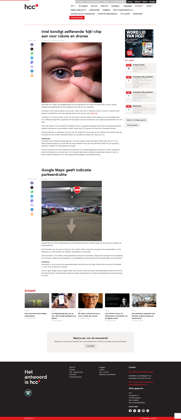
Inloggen (152, 2)
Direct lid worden (77, 17)
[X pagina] (134, 410)
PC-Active (138, 6)
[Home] (46, 6)
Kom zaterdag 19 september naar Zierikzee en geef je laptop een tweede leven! (143, 316)
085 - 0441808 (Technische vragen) (141, 372)
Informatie (72, 374)
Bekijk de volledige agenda (136, 120)
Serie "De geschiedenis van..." (123, 10)
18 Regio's (105, 2)
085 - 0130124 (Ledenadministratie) (141, 382)
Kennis (149, 6)
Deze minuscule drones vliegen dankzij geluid (36, 315)
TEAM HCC (104, 6)
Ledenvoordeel (94, 10)
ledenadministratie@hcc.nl (138, 384)
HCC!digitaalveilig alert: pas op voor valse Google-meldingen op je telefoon (63, 316)
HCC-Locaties (125, 14)
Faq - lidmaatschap (76, 372)
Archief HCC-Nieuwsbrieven (107, 14)
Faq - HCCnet (104, 372)
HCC (72, 6)
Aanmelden (90, 346)
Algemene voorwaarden (107, 374)
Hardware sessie (139, 65)
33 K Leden (80, 2)
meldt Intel (93, 113)
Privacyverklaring (75, 377)
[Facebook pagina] (130, 410)
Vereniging (115, 6)
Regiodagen (127, 6)
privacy (153, 418)
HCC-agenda (83, 6)
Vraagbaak (106, 10)
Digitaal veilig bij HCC (78, 10)
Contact (130, 2)
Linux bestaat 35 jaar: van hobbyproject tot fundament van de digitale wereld (116, 316)
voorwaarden (145, 418)
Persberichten (138, 14)
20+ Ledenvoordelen (118, 2)
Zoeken (144, 2)
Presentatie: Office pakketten (143, 77)
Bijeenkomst (137, 106)
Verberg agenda (132, 125)
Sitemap (72, 370)
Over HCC (94, 6)
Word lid (72, 367)
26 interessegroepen (93, 2)
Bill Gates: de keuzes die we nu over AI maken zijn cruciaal (89, 315)
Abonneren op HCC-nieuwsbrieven (83, 14)
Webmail (137, 2)
